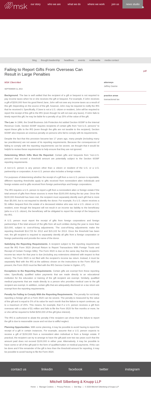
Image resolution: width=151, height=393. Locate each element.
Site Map (77, 387)
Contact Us (18, 369)
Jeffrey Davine (110, 86)
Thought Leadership (50, 60)
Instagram (132, 369)
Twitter (103, 369)
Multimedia (94, 60)
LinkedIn (47, 369)
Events (81, 60)
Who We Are (54, 4)
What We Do (74, 4)
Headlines (69, 60)
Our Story (36, 4)
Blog (34, 60)
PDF (145, 71)
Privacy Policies (63, 387)
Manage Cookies (46, 387)
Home (33, 387)
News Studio (133, 4)
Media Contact (112, 60)
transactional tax (111, 99)
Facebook (75, 369)
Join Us (115, 4)
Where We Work (96, 4)
